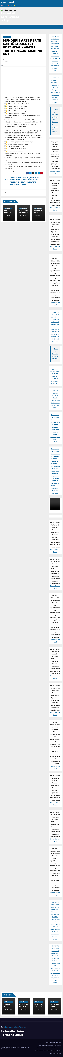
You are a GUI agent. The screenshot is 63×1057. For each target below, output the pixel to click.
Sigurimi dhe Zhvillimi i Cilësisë (42, 1050)
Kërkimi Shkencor (41, 1048)
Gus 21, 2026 (8, 1009)
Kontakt (59, 1053)
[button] (56, 26)
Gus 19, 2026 (54, 1009)
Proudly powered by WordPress (8, 1047)
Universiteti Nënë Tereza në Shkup (10, 17)
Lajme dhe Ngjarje (7, 1002)
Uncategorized (6, 36)
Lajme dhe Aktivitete (56, 1050)
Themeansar (4, 1048)
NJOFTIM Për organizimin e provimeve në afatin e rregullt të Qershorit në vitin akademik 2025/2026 (55, 910)
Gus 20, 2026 (24, 1009)
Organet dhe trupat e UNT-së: (46, 1045)
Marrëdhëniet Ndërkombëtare (54, 1048)
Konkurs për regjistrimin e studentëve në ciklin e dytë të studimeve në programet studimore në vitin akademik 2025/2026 (55, 458)
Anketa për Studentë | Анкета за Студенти (55, 353)
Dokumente (53, 1053)
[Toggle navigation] (60, 27)
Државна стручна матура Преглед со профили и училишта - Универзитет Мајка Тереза (55, 376)
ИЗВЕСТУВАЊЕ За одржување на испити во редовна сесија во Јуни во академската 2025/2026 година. (55, 929)
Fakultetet (58, 1042)
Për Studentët (58, 1045)
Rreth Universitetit (50, 1042)
